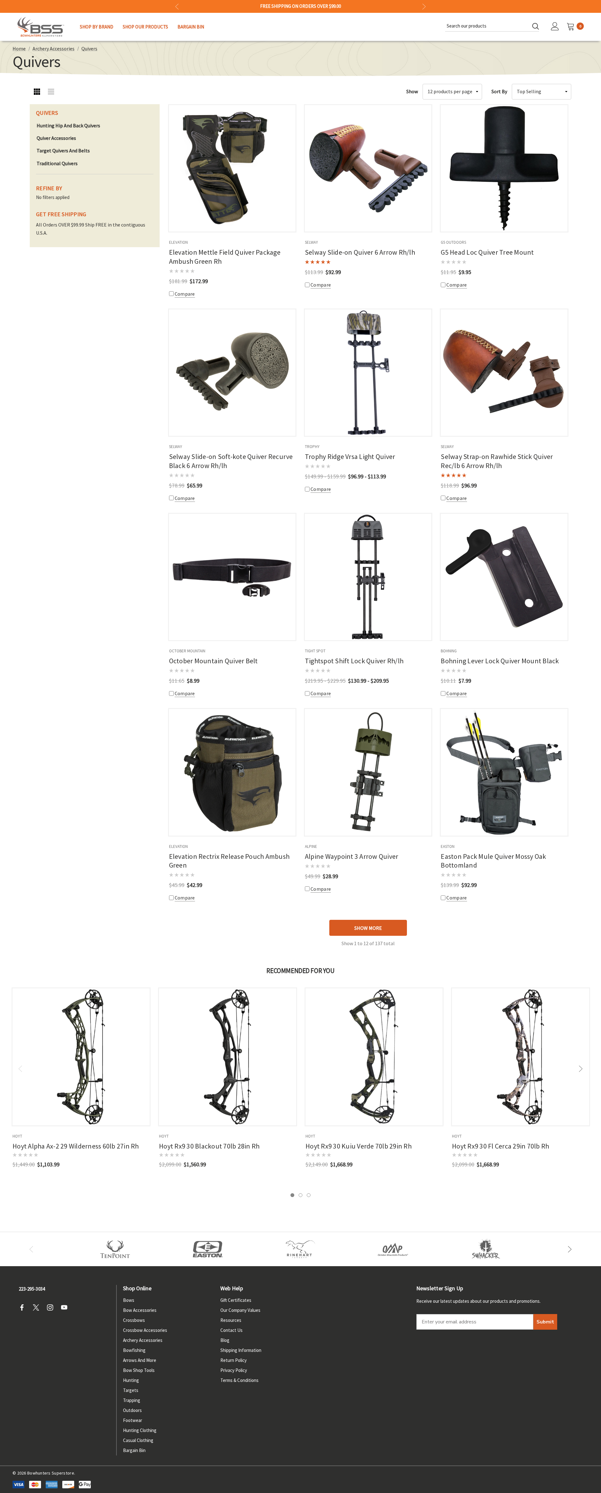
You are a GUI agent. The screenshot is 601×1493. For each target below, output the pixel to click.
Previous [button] (177, 6)
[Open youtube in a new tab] (66, 1307)
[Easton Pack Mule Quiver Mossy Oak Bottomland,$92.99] (504, 772)
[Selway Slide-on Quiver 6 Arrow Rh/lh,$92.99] (368, 168)
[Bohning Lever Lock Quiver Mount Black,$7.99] (504, 577)
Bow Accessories (140, 1310)
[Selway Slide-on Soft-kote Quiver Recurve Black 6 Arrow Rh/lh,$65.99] (232, 372)
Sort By (499, 91)
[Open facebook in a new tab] (24, 1307)
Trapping (131, 1400)
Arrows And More (139, 1360)
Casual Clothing (138, 1440)
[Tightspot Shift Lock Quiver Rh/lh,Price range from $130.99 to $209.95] (368, 577)
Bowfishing (134, 1350)
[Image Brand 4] (300, 1249)
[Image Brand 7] (485, 1249)
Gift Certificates (235, 1300)
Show (412, 91)
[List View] (51, 91)
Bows (128, 1300)
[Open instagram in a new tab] (52, 1307)
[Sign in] (555, 27)
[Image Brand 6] (393, 1249)
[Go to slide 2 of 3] (300, 1195)
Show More (368, 928)
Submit (545, 1321)
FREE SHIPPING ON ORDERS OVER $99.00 (300, 6)
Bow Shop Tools (139, 1370)
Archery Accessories (142, 1340)
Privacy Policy (233, 1370)
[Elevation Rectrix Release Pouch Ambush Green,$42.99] (232, 772)
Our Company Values (240, 1310)
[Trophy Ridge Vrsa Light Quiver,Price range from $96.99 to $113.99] (368, 372)
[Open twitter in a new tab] (38, 1307)
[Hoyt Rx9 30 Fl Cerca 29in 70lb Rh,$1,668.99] (520, 1056)
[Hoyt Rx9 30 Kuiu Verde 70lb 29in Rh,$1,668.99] (374, 1056)
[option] (115, 1249)
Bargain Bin (134, 1450)
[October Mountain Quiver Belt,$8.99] (232, 577)
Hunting (131, 1380)
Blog (224, 1340)
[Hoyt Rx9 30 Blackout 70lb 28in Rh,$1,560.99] (227, 1056)
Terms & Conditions (239, 1380)
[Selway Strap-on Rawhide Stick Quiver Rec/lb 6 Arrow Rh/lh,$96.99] (504, 372)
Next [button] (424, 6)
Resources (230, 1320)
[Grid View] (37, 91)
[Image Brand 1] (115, 1249)
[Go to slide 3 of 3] (309, 1195)
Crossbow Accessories (145, 1330)
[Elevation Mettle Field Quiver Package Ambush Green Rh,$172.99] (232, 168)
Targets (130, 1390)
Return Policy (233, 1360)
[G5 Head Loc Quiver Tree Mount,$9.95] (504, 168)
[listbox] (541, 91)
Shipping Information (240, 1350)
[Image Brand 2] (207, 1249)
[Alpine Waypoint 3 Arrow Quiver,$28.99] (368, 772)
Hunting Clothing (140, 1430)
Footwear (132, 1420)
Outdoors (132, 1410)
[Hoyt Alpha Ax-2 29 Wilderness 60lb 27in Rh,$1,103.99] (81, 1056)
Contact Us (231, 1330)
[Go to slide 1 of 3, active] (292, 1195)
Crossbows (134, 1320)
